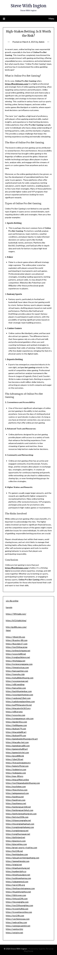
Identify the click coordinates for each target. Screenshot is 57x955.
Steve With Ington (28, 5)
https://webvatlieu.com (16, 922)
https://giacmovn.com (16, 841)
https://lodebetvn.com (16, 769)
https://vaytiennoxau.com (17, 919)
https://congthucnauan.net (18, 834)
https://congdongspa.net (17, 830)
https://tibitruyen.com (16, 895)
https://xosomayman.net (17, 681)
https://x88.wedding (15, 684)
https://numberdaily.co (16, 871)
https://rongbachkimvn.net (18, 657)
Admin (41, 42)
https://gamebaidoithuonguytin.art (22, 739)
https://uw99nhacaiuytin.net (19, 705)
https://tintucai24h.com (17, 898)
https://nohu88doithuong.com (19, 677)
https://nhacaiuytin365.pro (18, 708)
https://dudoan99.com (16, 735)
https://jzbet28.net (14, 759)
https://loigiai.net (14, 864)
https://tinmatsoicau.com (17, 667)
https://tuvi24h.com (15, 915)
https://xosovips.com (15, 715)
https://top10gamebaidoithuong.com (23, 783)
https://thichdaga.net (15, 660)
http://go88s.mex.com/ (16, 627)
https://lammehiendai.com (17, 861)
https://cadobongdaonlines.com (20, 701)
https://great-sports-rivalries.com (21, 847)
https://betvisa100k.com (17, 817)
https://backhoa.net (15, 796)
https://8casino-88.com (16, 640)
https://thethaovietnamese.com (20, 888)
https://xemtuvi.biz (14, 929)
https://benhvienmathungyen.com (21, 813)
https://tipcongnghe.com (17, 902)
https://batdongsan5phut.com (19, 810)
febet (8, 630)
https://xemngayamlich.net (18, 925)
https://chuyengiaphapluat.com (20, 824)
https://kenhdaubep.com (17, 854)
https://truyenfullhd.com (17, 908)
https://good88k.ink (15, 756)
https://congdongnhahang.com (20, 827)
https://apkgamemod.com (17, 793)
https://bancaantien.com (17, 671)
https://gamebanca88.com (18, 745)
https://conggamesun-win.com (19, 718)
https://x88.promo (14, 711)
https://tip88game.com (16, 725)
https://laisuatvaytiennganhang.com (22, 857)
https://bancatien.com (16, 688)
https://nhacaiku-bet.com (17, 742)
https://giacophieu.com (16, 844)
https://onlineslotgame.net (18, 650)
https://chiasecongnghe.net (18, 820)
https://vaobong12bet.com (18, 698)
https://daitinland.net (15, 837)
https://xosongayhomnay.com (19, 694)
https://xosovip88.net (16, 654)
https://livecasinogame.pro (18, 762)
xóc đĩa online (12, 601)
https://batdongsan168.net (18, 807)
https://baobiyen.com (15, 800)
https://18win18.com (15, 637)
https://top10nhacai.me (16, 647)
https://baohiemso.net (16, 803)
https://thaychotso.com (16, 790)
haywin (9, 607)
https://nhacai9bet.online (17, 779)
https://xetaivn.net (14, 932)
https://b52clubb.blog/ (16, 620)
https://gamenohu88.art (17, 749)
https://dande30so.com (16, 722)
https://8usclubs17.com (16, 643)
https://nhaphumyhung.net (18, 868)
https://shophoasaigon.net (18, 874)
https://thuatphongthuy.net (18, 891)
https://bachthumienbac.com (19, 691)
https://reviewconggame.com (19, 664)
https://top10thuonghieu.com (19, 905)
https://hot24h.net (14, 851)
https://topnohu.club (15, 674)
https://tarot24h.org (15, 885)
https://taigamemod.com (17, 881)
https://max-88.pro (14, 776)
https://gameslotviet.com (17, 752)
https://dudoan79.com (16, 728)
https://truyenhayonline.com (19, 912)
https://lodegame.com (16, 773)
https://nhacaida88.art (16, 732)
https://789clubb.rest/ (16, 614)
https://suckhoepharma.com (18, 878)
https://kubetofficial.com (17, 766)
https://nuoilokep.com (16, 786)
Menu (51, 18)
